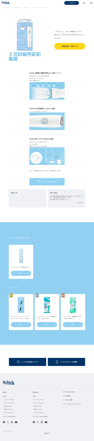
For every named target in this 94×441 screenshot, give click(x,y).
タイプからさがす (8, 412)
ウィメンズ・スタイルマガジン (40, 416)
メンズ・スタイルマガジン (9, 416)
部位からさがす (8, 409)
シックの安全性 (66, 396)
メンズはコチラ (71, 3)
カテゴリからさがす (9, 399)
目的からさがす (8, 406)
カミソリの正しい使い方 (69, 391)
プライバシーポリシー (8, 431)
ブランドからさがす (9, 402)
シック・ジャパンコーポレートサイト (72, 403)
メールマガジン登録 (67, 399)
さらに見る (80, 202)
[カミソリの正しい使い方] (47, 181)
